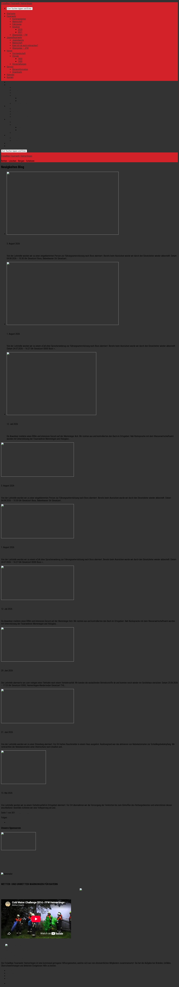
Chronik (15, 56)
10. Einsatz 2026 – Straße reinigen (24, 677)
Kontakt (10, 77)
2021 (20, 32)
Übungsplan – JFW (20, 48)
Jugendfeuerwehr (14, 37)
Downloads (17, 72)
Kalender (10, 74)
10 (22, 812)
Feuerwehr (11, 16)
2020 (20, 29)
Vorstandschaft (19, 53)
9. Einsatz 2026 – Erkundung (20, 738)
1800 (20, 58)
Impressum (12, 973)
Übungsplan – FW (19, 35)
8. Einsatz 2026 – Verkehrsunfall (23, 799)
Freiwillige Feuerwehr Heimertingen (16, 3)
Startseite (11, 13)
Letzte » (33, 812)
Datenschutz (12, 976)
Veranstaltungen (19, 64)
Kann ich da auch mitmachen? (25, 45)
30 (26, 812)
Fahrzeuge (17, 24)
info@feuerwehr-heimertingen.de (15, 958)
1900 (20, 61)
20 (24, 812)
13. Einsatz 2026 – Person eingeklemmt (33, 250)
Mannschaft (17, 21)
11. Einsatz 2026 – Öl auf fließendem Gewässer (39, 430)
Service (10, 66)
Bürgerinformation (20, 69)
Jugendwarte (18, 40)
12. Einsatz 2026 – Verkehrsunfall (29, 340)
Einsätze (16, 27)
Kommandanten (19, 19)
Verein (9, 50)
